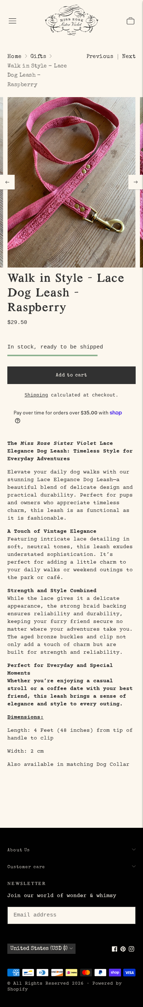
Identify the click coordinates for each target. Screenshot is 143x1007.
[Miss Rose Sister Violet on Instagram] (131, 950)
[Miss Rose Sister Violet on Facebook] (114, 950)
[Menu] (12, 21)
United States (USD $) (38, 948)
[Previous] (7, 182)
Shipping (36, 395)
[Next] (135, 182)
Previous (100, 56)
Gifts (38, 56)
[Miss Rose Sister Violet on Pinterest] (123, 950)
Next (129, 56)
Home (14, 56)
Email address (34, 905)
